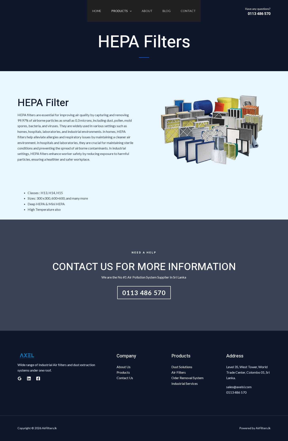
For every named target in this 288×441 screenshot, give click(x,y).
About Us (124, 367)
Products (119, 11)
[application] (130, 11)
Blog (167, 11)
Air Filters (178, 372)
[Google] (19, 378)
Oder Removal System (187, 378)
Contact (188, 11)
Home (96, 11)
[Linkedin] (29, 378)
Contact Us (125, 378)
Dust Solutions (181, 367)
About (147, 11)
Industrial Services (184, 383)
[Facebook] (38, 378)
